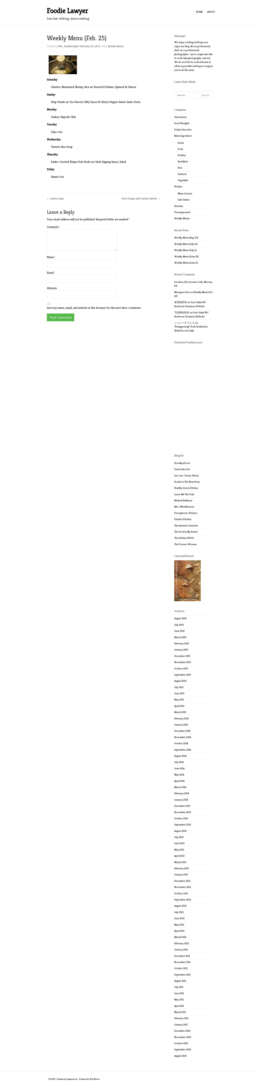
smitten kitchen (182, 519)
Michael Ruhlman (183, 500)
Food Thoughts (182, 123)
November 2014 (182, 737)
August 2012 (180, 905)
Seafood (182, 174)
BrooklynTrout (182, 463)
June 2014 (179, 768)
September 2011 (182, 974)
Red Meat (183, 161)
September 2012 (182, 899)
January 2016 (181, 649)
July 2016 (179, 624)
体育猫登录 (180, 302)
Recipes (178, 186)
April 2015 (179, 706)
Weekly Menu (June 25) (186, 256)
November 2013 (182, 812)
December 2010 (182, 1030)
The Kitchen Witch (184, 537)
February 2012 (181, 943)
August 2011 (180, 980)
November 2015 (182, 662)
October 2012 (181, 893)
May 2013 (179, 849)
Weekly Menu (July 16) (186, 244)
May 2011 (179, 999)
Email (51, 273)
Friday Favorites (183, 129)
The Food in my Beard (185, 531)
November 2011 (182, 962)
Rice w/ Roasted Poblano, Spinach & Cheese (110, 87)
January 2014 (181, 799)
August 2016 (180, 618)
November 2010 (182, 1037)
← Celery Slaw (55, 198)
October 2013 (181, 818)
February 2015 (181, 718)
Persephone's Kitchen (185, 513)
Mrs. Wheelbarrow (184, 506)
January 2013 (181, 874)
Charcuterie (180, 117)
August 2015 (180, 680)
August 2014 (180, 755)
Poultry (182, 155)
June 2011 (179, 993)
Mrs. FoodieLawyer (68, 46)
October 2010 (181, 1043)
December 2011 (182, 955)
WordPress (95, 1079)
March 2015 (180, 712)
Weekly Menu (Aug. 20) (186, 237)
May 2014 (179, 774)
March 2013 (180, 862)
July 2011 (178, 987)
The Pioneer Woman (185, 544)
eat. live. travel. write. (186, 475)
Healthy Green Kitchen (186, 488)
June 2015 (179, 693)
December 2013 (182, 805)
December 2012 (182, 880)
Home (199, 11)
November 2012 (182, 887)
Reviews (178, 206)
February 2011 (181, 1018)
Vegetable (183, 180)
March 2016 (180, 637)
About (211, 11)
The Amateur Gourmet (186, 525)
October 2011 (181, 968)
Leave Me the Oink (184, 494)
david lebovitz (182, 469)
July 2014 (179, 762)
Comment (53, 227)
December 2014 (182, 730)
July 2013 (179, 837)
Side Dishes (184, 199)
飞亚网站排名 (181, 312)
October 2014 (181, 743)
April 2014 (179, 781)
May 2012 (179, 924)
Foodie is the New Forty (187, 481)
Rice (180, 167)
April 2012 (179, 930)
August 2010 (180, 1055)
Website (52, 288)
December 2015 (182, 656)
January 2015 (181, 724)
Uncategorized (182, 212)
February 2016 (181, 643)
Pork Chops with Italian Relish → (141, 198)
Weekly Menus (116, 46)
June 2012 (179, 918)
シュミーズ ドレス (184, 322)
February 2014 (181, 793)
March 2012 (180, 937)
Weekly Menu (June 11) (186, 262)
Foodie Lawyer (67, 10)
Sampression (72, 1079)
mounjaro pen (181, 292)
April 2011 (179, 1005)
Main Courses (185, 193)
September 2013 (182, 824)
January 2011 (181, 1024)
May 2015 (179, 699)
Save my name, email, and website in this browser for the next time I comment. (94, 308)
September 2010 (182, 1049)
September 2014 (182, 749)
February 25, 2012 (90, 46)
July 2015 (179, 687)
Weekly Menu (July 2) (185, 250)
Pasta (181, 142)
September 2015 (182, 674)
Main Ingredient (183, 135)
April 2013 (179, 855)
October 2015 (181, 668)
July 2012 (179, 912)
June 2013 (179, 843)
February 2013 (181, 868)
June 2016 (179, 630)
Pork (180, 149)
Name (51, 257)
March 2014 (180, 787)
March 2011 (180, 1012)
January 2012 (181, 949)
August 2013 (180, 831)
